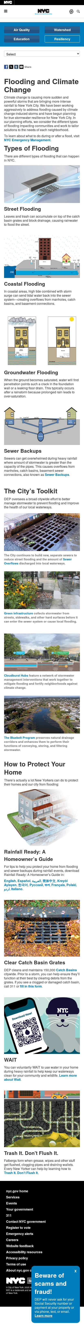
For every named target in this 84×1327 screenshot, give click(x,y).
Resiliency (62, 39)
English (10, 880)
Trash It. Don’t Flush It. (21, 1172)
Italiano (16, 888)
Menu (7, 11)
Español (24, 880)
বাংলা (47, 884)
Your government (19, 1209)
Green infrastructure (18, 613)
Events (11, 1203)
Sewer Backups (57, 474)
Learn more (43, 1315)
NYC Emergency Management (27, 140)
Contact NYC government (26, 1221)
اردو (7, 888)
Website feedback (20, 1245)
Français (58, 884)
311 (9, 1215)
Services (13, 1197)
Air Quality (22, 29)
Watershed (62, 29)
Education (22, 39)
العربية (36, 880)
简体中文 (49, 880)
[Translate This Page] (72, 11)
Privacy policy (17, 1258)
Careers (12, 1239)
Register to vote (18, 1227)
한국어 (23, 884)
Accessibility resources (24, 1252)
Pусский (36, 884)
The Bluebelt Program (19, 738)
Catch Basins (66, 970)
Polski (71, 884)
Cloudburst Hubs (16, 675)
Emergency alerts (19, 1233)
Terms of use (16, 1264)
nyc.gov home (17, 1191)
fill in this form (31, 986)
